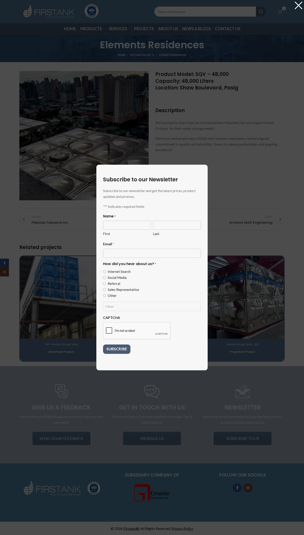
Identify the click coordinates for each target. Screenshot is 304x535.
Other (112, 296)
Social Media (117, 278)
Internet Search (119, 272)
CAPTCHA (111, 317)
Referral (114, 284)
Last (156, 234)
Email (108, 244)
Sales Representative (123, 290)
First (106, 234)
